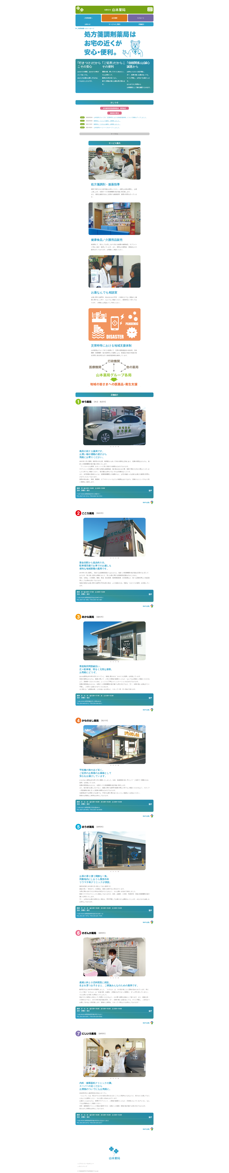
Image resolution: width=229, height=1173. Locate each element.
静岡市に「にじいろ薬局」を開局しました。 (107, 121)
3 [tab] (116, 446)
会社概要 (114, 18)
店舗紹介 (141, 24)
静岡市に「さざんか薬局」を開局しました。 (107, 124)
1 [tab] (111, 446)
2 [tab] (113, 446)
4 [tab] (118, 446)
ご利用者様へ (88, 18)
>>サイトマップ (82, 1166)
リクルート (140, 18)
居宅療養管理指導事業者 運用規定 (114, 108)
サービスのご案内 (114, 24)
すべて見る (114, 134)
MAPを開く (146, 502)
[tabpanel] (114, 425)
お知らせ (87, 24)
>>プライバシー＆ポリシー (85, 1163)
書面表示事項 (114, 113)
